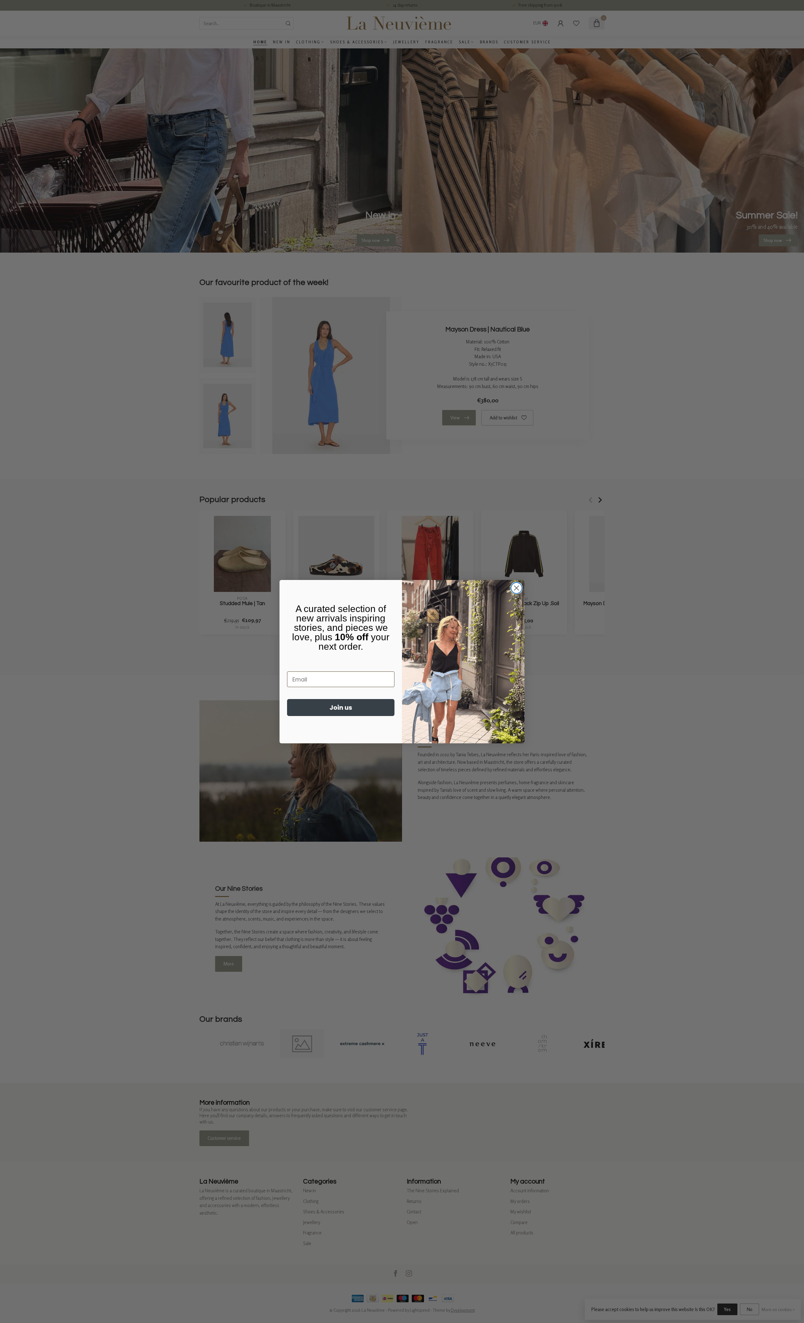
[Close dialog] (516, 587)
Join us (340, 707)
